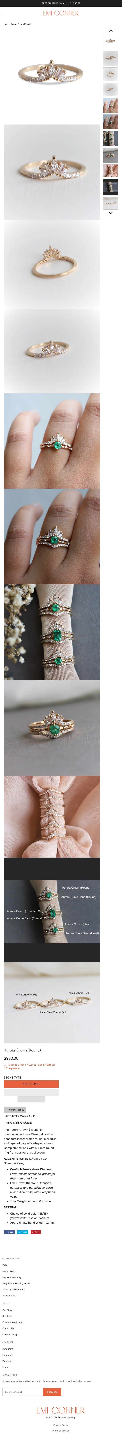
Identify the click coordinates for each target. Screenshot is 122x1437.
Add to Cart (31, 1084)
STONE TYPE (12, 1077)
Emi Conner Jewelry (65, 1417)
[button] (31, 1092)
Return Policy (9, 1271)
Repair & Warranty (11, 1277)
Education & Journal (12, 1322)
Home (6, 24)
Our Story (7, 1310)
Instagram (7, 1348)
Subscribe (52, 1391)
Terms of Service (60, 1430)
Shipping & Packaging (13, 1289)
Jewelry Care (9, 1295)
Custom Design (10, 1334)
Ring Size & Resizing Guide (16, 1283)
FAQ (4, 1265)
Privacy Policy (60, 1425)
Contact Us (8, 1328)
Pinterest (7, 1361)
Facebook (7, 1355)
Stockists (7, 1316)
